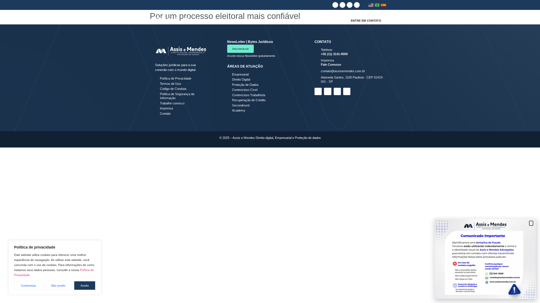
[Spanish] (383, 5)
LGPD (263, 20)
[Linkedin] (335, 5)
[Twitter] (357, 5)
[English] (371, 5)
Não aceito (58, 285)
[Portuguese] (377, 5)
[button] (531, 223)
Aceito (85, 285)
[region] (54, 267)
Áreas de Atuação (294, 20)
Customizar (28, 285)
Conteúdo (327, 20)
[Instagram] (342, 5)
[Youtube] (349, 5)
